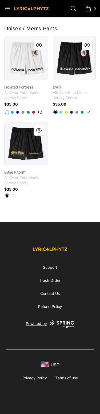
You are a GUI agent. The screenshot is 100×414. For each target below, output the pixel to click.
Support (50, 267)
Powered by (36, 323)
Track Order (50, 280)
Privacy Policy (34, 378)
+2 (39, 112)
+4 (88, 112)
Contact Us (50, 293)
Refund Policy (50, 306)
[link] (26, 58)
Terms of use (66, 378)
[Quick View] (39, 45)
